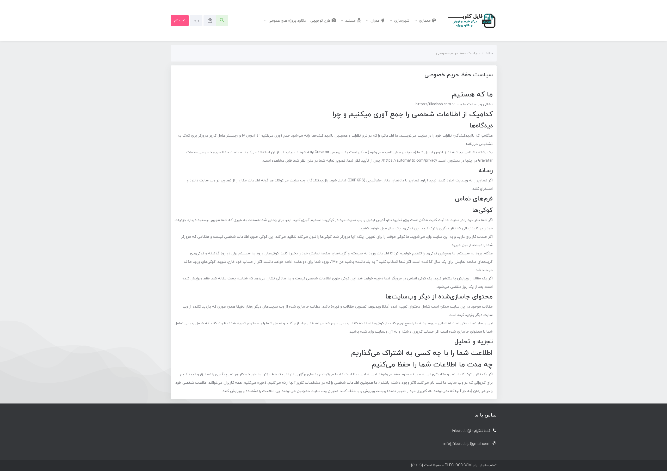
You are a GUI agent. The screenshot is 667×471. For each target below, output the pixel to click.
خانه (489, 53)
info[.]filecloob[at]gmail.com (466, 444)
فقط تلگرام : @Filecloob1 (471, 431)
